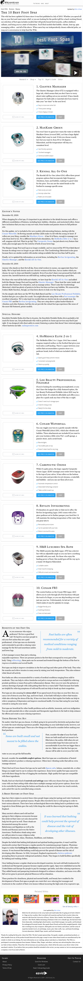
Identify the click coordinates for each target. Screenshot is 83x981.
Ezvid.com (41, 965)
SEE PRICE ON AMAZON (46, 117)
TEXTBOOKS (36, 3)
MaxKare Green (37, 236)
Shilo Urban (57, 910)
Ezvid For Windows (41, 962)
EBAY (60, 117)
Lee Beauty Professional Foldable (66, 294)
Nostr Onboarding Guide (41, 968)
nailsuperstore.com (30, 326)
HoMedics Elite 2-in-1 (64, 239)
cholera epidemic (65, 853)
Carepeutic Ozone (45, 241)
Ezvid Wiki (4, 9)
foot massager (70, 296)
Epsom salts (51, 768)
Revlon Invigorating (66, 257)
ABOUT (47, 3)
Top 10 (40, 79)
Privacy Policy (7, 965)
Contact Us (76, 962)
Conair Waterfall (9, 234)
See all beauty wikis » (71, 906)
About (5, 962)
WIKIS (42, 3)
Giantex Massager (10, 260)
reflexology (16, 660)
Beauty (18, 9)
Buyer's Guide (51, 79)
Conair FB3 (7, 301)
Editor (60, 79)
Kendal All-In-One (33, 260)
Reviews (11, 9)
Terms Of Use (7, 968)
